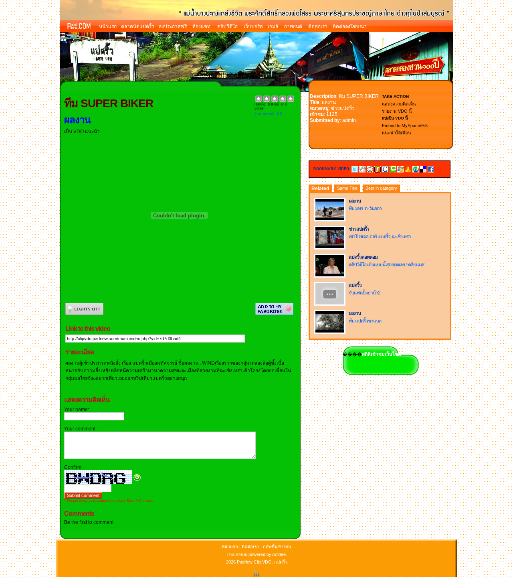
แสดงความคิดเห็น (399, 103)
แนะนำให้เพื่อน (396, 132)
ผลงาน (329, 102)
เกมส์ (273, 26)
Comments (265, 113)
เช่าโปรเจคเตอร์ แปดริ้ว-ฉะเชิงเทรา (380, 236)
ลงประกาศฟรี (173, 26)
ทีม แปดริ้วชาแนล (365, 321)
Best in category (381, 188)
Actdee (279, 554)
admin (349, 120)
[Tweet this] (354, 169)
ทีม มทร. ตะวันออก (365, 208)
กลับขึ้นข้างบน (277, 546)
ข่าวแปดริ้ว (343, 108)
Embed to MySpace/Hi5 (405, 125)
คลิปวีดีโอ (227, 26)
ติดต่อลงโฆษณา (350, 26)
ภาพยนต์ (293, 26)
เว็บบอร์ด (253, 26)
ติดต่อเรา (317, 26)
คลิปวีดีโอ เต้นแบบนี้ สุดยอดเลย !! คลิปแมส (386, 265)
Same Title (347, 188)
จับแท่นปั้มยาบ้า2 (364, 293)
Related (320, 188)
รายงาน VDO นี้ (397, 111)
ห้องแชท (201, 26)
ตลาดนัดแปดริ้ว (137, 26)
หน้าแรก (108, 26)
